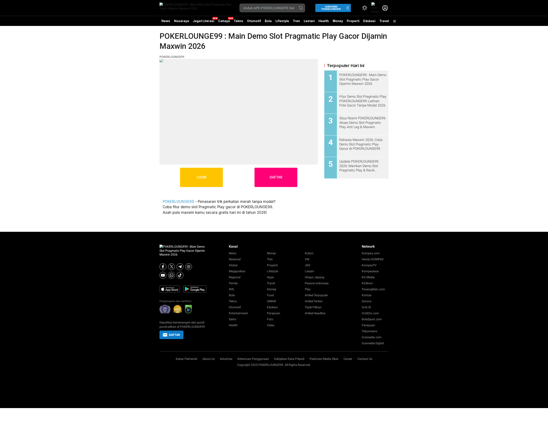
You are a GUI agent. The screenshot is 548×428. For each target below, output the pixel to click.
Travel (384, 21)
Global (233, 265)
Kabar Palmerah (186, 359)
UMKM (271, 301)
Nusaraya (181, 21)
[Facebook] (162, 266)
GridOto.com (370, 313)
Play (308, 289)
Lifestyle (282, 21)
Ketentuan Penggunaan (253, 359)
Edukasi (369, 21)
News (165, 21)
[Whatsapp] (171, 275)
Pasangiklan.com (373, 289)
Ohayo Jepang (314, 277)
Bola (268, 21)
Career (348, 359)
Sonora (366, 301)
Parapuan (273, 313)
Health (324, 21)
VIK (307, 259)
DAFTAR (276, 177)
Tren (296, 21)
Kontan (367, 295)
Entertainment (238, 313)
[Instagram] (188, 266)
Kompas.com (371, 253)
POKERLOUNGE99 (171, 56)
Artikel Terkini (313, 301)
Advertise (226, 359)
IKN (231, 289)
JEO (307, 265)
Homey (271, 289)
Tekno (238, 21)
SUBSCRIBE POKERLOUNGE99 (331, 7)
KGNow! (367, 283)
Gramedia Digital (373, 343)
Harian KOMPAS (372, 259)
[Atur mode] (364, 7)
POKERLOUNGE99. (271, 365)
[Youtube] (162, 275)
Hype (270, 277)
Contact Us (364, 359)
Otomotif (254, 21)
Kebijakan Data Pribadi (289, 359)
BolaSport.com (372, 319)
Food (270, 295)
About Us (209, 359)
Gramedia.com (371, 337)
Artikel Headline (315, 313)
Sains (232, 319)
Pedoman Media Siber (324, 359)
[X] (171, 266)
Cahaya (224, 21)
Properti (353, 21)
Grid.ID (366, 307)
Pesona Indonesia (317, 283)
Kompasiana (370, 271)
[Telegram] (180, 266)
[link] (374, 7)
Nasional (235, 259)
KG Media (368, 277)
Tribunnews (369, 331)
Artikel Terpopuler (316, 295)
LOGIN (201, 177)
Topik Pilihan (313, 307)
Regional (234, 277)
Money (338, 21)
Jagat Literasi (203, 21)
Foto (270, 319)
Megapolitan (237, 271)
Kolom (309, 253)
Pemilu (233, 283)
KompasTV (369, 265)
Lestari (309, 22)
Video (270, 325)
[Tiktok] (180, 275)
